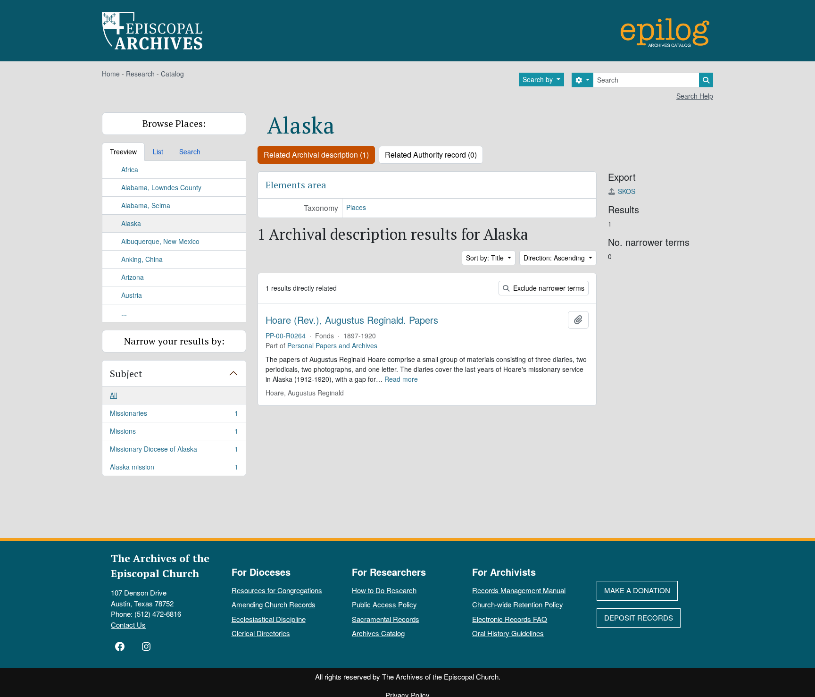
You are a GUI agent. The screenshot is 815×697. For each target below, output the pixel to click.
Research (140, 73)
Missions (173, 433)
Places (356, 207)
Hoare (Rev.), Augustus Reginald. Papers (352, 320)
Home (111, 73)
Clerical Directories (261, 633)
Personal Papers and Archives (332, 345)
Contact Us (128, 625)
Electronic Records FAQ (509, 619)
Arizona (132, 277)
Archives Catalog (378, 633)
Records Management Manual (519, 590)
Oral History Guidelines (508, 633)
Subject (126, 373)
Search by (539, 79)
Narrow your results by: (174, 341)
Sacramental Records (385, 619)
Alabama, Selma (145, 205)
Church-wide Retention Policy (517, 604)
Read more (401, 379)
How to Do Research (384, 590)
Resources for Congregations (277, 590)
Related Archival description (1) (316, 154)
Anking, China (142, 259)
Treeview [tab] (123, 151)
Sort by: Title (486, 257)
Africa (129, 169)
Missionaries (173, 415)
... (124, 313)
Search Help (694, 96)
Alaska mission (173, 469)
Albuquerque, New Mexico (160, 241)
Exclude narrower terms (547, 288)
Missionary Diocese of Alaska (173, 451)
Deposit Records (638, 617)
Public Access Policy (384, 604)
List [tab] (158, 151)
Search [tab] (189, 151)
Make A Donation (637, 590)
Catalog (172, 73)
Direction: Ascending (555, 257)
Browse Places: (174, 123)
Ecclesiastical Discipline (269, 619)
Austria (131, 295)
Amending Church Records (274, 604)
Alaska (131, 223)
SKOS (626, 191)
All (113, 395)
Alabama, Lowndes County (161, 187)
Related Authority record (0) (431, 154)
